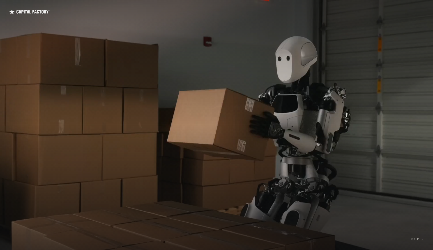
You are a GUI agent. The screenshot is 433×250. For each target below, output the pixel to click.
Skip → (417, 239)
